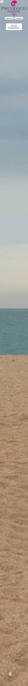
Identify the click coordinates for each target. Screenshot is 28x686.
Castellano (18, 18)
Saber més (9, 18)
